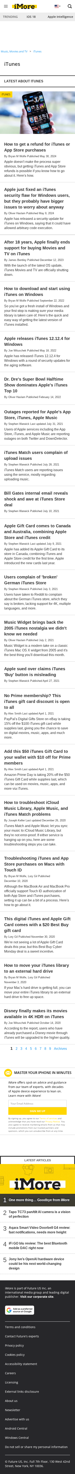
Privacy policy (14, 1345)
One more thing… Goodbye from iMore (39, 1200)
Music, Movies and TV (14, 51)
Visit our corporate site (36, 1297)
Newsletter (12, 1410)
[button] (70, 6)
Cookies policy (15, 1355)
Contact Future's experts (22, 1336)
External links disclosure (22, 1392)
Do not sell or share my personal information (36, 1447)
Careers (10, 1373)
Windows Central (17, 1438)
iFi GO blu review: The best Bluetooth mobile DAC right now (38, 1246)
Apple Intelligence (60, 17)
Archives (60, 1048)
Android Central (16, 1428)
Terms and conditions (20, 1327)
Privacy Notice (52, 1121)
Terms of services (49, 1118)
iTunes (37, 51)
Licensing (11, 1382)
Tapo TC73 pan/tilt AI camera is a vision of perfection (39, 1214)
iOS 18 (31, 17)
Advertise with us (17, 1419)
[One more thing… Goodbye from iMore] (37, 1185)
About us (11, 1401)
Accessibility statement (21, 1364)
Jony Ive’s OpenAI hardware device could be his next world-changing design (36, 1263)
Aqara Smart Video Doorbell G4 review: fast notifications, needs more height (39, 1230)
